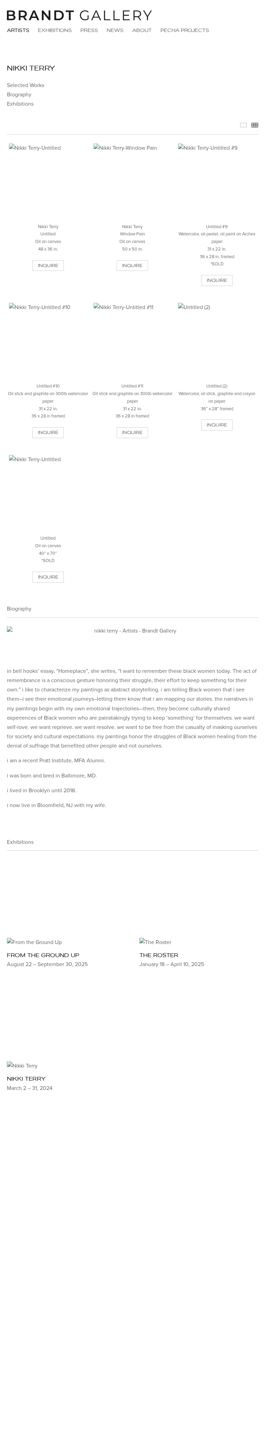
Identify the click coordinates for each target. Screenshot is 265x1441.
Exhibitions (55, 30)
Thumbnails (255, 125)
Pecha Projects (184, 30)
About (142, 30)
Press (89, 30)
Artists (18, 30)
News (115, 30)
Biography (19, 94)
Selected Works (25, 85)
